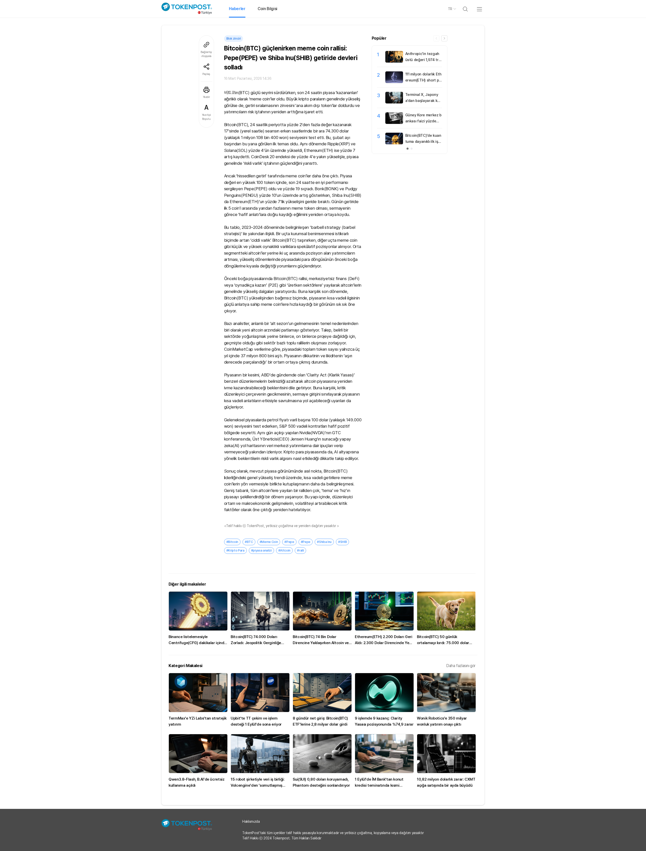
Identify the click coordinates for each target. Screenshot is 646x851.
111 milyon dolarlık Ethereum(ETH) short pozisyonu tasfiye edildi (423, 80)
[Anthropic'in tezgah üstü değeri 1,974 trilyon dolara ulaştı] (394, 61)
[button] (444, 38)
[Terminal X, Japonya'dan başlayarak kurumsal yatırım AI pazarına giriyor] (394, 102)
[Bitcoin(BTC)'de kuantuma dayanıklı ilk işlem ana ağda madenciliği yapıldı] (394, 143)
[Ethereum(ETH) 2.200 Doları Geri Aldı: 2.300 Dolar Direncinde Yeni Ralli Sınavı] (384, 611)
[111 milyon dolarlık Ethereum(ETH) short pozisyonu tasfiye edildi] (394, 82)
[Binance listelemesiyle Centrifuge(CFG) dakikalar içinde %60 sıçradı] (198, 611)
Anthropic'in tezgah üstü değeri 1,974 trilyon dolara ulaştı (422, 59)
